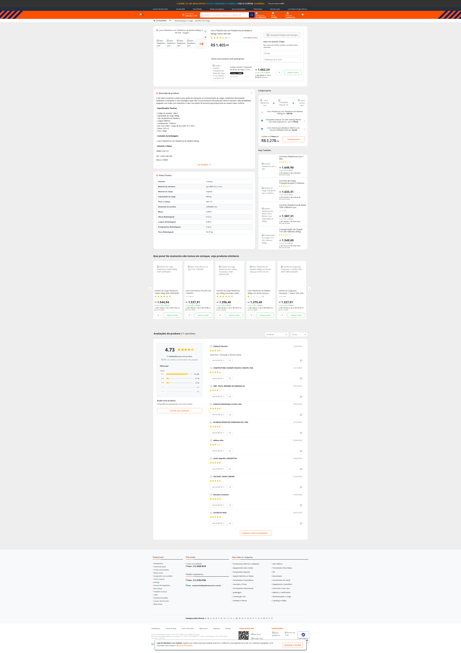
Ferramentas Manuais (241, 572)
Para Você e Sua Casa (281, 588)
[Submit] (252, 15)
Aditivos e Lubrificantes (282, 592)
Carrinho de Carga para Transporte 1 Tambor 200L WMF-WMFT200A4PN (292, 292)
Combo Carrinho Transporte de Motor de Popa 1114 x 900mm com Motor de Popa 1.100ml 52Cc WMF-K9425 (241, 68)
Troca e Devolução (188, 628)
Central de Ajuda (159, 567)
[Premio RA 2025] (290, 632)
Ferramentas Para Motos (282, 568)
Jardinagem (237, 592)
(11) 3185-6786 (199, 580)
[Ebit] (278, 632)
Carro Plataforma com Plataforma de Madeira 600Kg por (285, 112)
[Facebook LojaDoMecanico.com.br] (153, 644)
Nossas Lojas (275, 9)
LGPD (155, 595)
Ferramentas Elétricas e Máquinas (246, 564)
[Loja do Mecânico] (165, 15)
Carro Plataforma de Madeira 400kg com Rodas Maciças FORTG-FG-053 (259, 292)
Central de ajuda (170, 628)
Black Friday (157, 604)
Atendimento (158, 563)
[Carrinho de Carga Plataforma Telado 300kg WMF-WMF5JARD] (168, 276)
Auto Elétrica (277, 564)
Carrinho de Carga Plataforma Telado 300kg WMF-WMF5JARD (167, 292)
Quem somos (203, 628)
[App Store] (257, 634)
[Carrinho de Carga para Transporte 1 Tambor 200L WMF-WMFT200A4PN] (292, 276)
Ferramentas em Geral (281, 580)
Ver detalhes (203, 164)
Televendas (258, 9)
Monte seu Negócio (217, 9)
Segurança (216, 628)
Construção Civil (239, 596)
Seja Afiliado (197, 9)
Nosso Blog (157, 588)
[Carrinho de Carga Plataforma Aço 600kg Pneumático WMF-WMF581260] (229, 276)
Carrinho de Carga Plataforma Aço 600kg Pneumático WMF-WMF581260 (228, 292)
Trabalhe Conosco (160, 592)
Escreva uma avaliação (179, 411)
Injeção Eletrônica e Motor (243, 576)
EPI (274, 572)
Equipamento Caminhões (282, 584)
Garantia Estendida (160, 598)
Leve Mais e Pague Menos (297, 9)
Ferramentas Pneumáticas (243, 580)
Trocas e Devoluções (161, 570)
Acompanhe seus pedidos (163, 576)
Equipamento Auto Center (243, 568)
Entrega (156, 582)
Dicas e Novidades (239, 9)
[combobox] (227, 15)
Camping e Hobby (279, 600)
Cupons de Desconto (160, 9)
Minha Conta (158, 573)
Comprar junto (293, 139)
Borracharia (277, 576)
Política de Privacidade (184, 645)
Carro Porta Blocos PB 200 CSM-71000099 (198, 292)
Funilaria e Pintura (240, 600)
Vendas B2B (180, 9)
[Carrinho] (302, 13)
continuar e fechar (292, 645)
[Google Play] (257, 638)
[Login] (292, 12)
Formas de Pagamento (161, 585)
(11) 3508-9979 (199, 566)
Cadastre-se (290, 17)
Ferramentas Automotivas (243, 588)
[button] (150, 289)
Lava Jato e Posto (240, 584)
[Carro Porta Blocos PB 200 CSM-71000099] (198, 276)
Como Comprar (159, 579)
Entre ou (289, 15)
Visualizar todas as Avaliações (255, 533)
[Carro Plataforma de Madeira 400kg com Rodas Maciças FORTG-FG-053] (261, 276)
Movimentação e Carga (282, 596)
